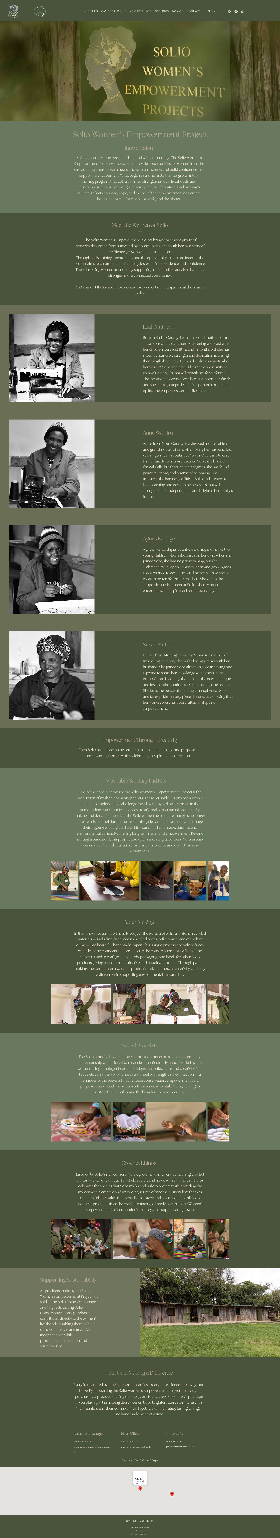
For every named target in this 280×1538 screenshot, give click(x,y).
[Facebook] (236, 11)
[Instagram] (229, 11)
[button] (162, 11)
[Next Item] (222, 880)
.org (147, 1534)
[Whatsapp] (242, 11)
